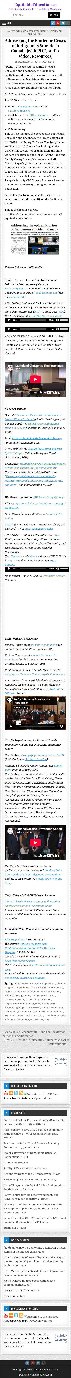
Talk (62, 1015)
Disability (44, 987)
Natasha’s (16, 556)
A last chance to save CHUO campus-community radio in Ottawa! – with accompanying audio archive (33, 1133)
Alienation (24, 983)
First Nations (52, 991)
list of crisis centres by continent (24, 977)
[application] (38, 320)
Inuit (21, 999)
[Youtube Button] (33, 1363)
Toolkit (9, 524)
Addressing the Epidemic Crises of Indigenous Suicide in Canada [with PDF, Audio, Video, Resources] (35, 48)
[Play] (9, 320)
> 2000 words (15, 31)
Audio (25, 31)
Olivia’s (32, 556)
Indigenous (23, 995)
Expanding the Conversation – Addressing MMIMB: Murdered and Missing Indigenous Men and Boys (34, 480)
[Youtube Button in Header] (57, 23)
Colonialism (21, 987)
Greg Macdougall (25, 61)
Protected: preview (16, 1162)
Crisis (33, 987)
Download (57, 987)
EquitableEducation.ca (35, 4)
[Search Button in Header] (67, 23)
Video (30, 34)
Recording (11, 1007)
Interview (54, 31)
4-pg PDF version (34, 115)
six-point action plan (42, 644)
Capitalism (48, 983)
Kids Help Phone (15, 939)
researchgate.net (46, 292)
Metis (47, 999)
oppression (12, 1003)
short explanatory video (39, 528)
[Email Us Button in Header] (62, 23)
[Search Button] (43, 1363)
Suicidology (51, 1015)
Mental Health (34, 999)
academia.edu (17, 297)
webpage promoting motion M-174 (43, 755)
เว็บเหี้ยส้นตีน (11, 1247)
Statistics (47, 1011)
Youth (47, 1019)
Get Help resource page (33, 943)
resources (47, 1007)
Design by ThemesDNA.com (35, 1374)
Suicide (58, 1011)
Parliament (27, 1003)
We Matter (36, 1019)
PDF (60, 31)
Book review (34, 31)
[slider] (64, 320)
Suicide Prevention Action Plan (24, 1015)
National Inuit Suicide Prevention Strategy (37, 438)
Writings (37, 34)
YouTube (54, 689)
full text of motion (36, 759)
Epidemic (37, 991)
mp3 (36, 311)
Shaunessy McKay (29, 1011)
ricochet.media (29, 106)
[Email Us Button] (38, 1363)
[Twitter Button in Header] (53, 23)
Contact (34, 1290)
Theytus (10, 1019)
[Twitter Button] (27, 1363)
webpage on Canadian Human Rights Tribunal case (35, 674)
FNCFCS (10, 995)
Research (34, 1007)
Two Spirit (22, 1019)
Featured (44, 31)
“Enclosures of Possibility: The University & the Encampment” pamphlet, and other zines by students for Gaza (33, 1208)
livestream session (53, 575)
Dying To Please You (17, 991)
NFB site (10, 693)
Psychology (48, 1003)
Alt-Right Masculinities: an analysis (25, 1168)
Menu (9, 23)
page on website (24, 503)
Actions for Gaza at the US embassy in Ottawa (32, 1173)
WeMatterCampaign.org (49, 497)
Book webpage (14, 288)
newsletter (45, 1098)
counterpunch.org (19, 110)
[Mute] (57, 320)
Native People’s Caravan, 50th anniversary (30, 1179)
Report (23, 1007)
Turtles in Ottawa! (15, 1227)
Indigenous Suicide (43, 995)
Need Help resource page (20, 960)
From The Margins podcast (45, 316)
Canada (36, 983)
